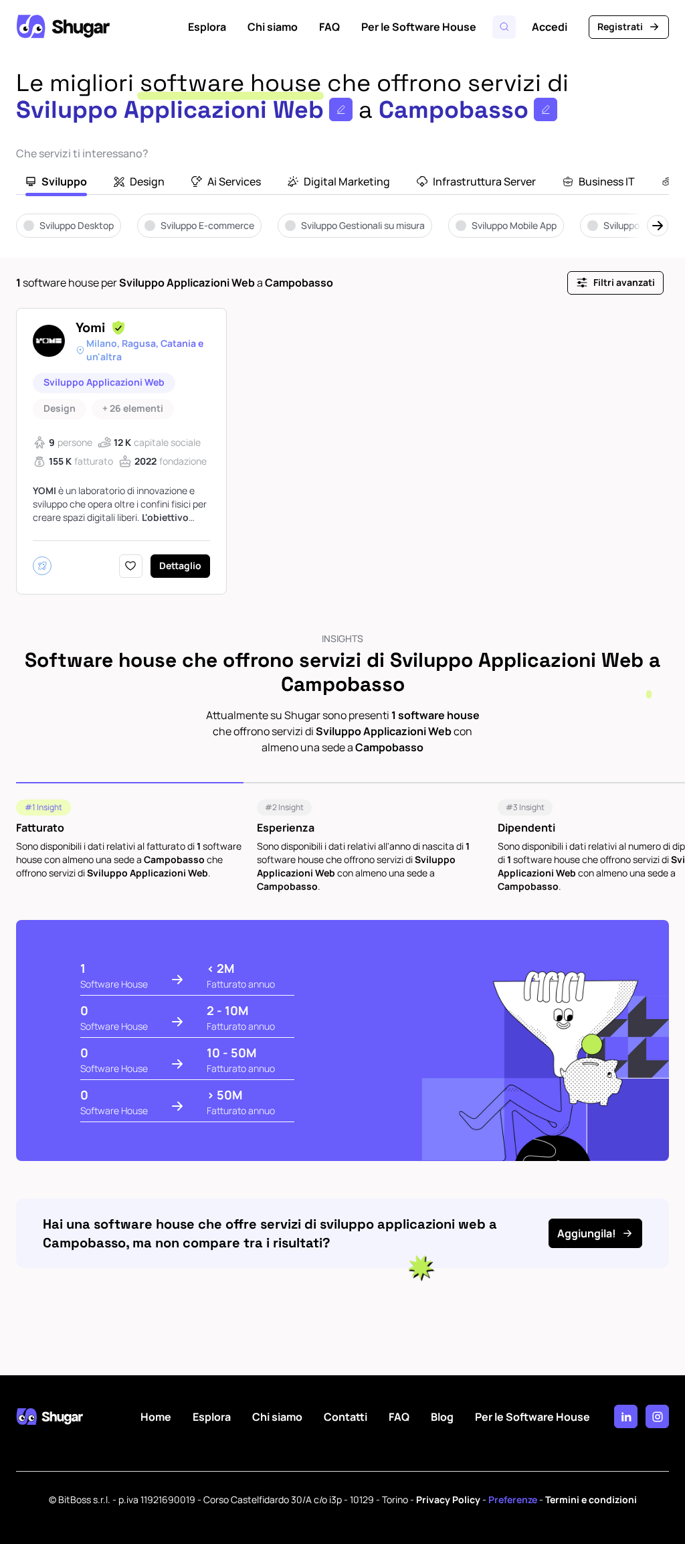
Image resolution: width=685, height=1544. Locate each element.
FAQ (329, 26)
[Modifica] (341, 109)
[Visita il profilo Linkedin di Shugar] (626, 1416)
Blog (442, 1416)
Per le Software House (418, 26)
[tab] (56, 182)
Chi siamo (273, 26)
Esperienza (285, 827)
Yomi (90, 327)
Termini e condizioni (591, 1499)
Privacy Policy (448, 1499)
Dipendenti (526, 827)
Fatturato (40, 827)
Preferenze (512, 1499)
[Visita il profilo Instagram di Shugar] (657, 1416)
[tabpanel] (342, 235)
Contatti (345, 1416)
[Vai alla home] (63, 27)
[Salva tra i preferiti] (130, 566)
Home (155, 1416)
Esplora (207, 26)
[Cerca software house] (504, 27)
